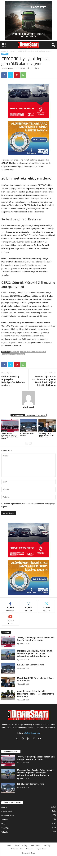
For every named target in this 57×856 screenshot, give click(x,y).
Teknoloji (4, 832)
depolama (14, 352)
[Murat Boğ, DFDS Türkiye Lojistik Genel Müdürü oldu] (47, 425)
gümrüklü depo (26, 352)
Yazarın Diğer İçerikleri (36, 415)
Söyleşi (24, 845)
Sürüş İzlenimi (35, 845)
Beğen (10, 602)
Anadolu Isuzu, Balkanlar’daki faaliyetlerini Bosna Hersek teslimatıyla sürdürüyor (35, 694)
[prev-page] (26, 443)
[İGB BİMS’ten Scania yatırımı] (28, 425)
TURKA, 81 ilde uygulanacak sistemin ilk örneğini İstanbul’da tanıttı (9, 436)
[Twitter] (10, 75)
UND (3, 824)
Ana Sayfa (4, 51)
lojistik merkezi (39, 352)
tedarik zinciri (19, 354)
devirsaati (9, 68)
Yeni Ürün (5, 828)
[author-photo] (28, 398)
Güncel (12, 51)
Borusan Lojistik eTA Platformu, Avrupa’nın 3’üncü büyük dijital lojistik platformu (44, 380)
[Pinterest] (17, 75)
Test (21, 849)
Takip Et (28, 602)
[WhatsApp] (23, 75)
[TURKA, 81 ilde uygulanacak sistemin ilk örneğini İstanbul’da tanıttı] (10, 425)
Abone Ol (10, 615)
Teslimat (4, 820)
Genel (9, 845)
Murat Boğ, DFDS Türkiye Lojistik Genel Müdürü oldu (46, 435)
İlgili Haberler (18, 415)
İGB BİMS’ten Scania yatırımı (27, 434)
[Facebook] (4, 75)
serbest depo (7, 354)
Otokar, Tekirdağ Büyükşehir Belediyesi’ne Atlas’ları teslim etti (13, 380)
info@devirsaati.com (32, 733)
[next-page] (30, 443)
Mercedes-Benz (7, 816)
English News (6, 811)
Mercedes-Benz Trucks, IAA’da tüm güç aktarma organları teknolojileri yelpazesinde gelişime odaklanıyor (35, 653)
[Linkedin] (29, 739)
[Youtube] (39, 739)
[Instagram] (23, 739)
